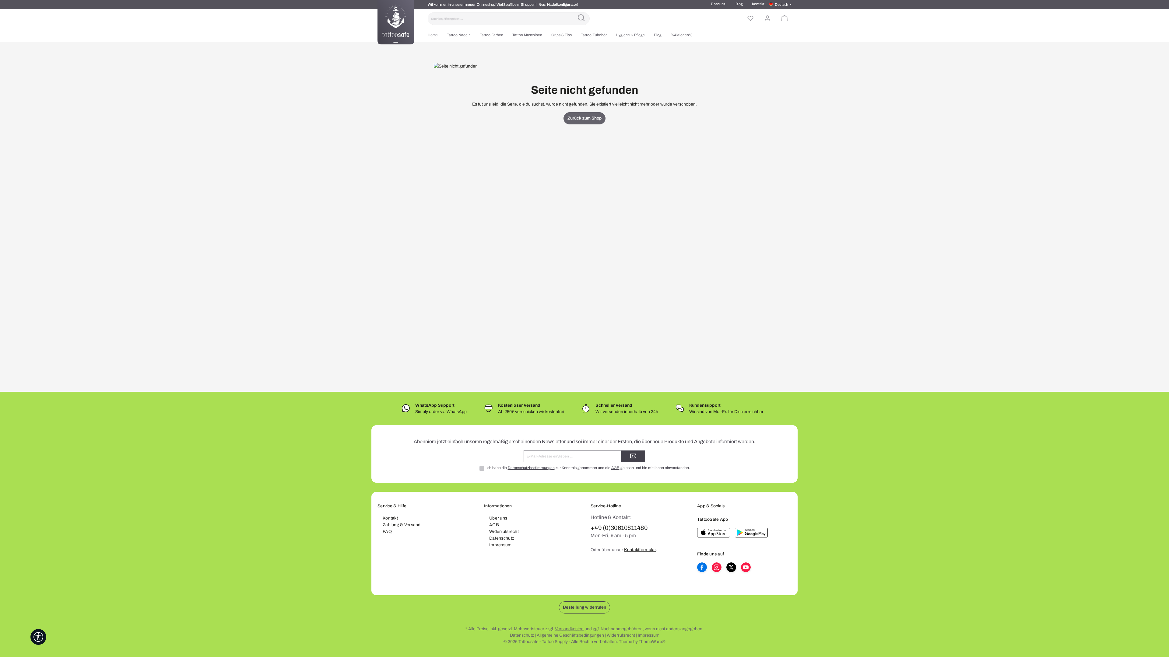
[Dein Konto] (767, 18)
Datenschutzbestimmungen (531, 468)
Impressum (500, 545)
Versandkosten (569, 629)
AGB (615, 468)
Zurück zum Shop (584, 118)
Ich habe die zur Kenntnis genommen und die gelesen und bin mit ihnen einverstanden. (588, 468)
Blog (739, 4)
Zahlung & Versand (402, 525)
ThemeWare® (652, 641)
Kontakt (758, 4)
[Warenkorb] (785, 18)
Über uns (718, 4)
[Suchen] (581, 18)
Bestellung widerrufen (584, 607)
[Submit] (633, 456)
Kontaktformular (640, 550)
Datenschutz (501, 538)
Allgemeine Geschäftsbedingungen (570, 635)
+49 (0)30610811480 (619, 528)
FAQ (387, 531)
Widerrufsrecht (504, 531)
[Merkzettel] (750, 18)
